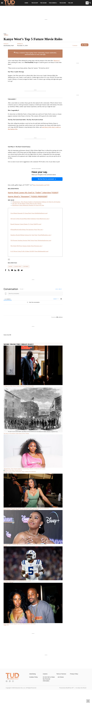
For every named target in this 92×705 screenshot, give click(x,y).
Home (26, 2)
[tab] (8, 299)
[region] (33, 303)
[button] (46, 33)
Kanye (10, 266)
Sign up (60, 289)
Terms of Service (61, 674)
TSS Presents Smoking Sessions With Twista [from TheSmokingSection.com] (30, 240)
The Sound (43, 2)
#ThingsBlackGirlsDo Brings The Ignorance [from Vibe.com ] (26, 229)
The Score (63, 2)
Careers (45, 674)
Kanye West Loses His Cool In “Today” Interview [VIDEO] (33, 192)
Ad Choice (61, 677)
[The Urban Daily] (12, 679)
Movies (6, 35)
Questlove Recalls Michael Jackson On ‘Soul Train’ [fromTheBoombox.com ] (30, 235)
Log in (56, 289)
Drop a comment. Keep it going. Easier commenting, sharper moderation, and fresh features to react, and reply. (36, 53)
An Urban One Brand (81, 687)
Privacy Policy (74, 674)
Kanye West (18, 266)
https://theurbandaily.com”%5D (41, 185)
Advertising (32, 674)
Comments (74, 45)
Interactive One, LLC (20, 687)
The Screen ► (53, 2)
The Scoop (34, 2)
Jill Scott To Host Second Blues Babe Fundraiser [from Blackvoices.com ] (29, 218)
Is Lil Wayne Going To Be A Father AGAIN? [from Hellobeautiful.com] (29, 251)
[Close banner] (61, 50)
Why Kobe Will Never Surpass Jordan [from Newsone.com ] (26, 246)
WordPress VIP (70, 687)
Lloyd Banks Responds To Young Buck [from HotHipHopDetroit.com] (29, 213)
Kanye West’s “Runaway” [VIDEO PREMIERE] (27, 196)
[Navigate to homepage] (9, 2)
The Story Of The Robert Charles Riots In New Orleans (26, 203)
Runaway (26, 266)
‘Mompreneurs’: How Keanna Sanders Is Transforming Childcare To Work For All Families (36, 202)
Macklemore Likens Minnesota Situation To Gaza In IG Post (28, 205)
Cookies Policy (33, 677)
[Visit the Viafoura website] (59, 317)
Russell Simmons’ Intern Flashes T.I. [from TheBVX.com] (25, 224)
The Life (70, 2)
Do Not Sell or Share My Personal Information (49, 679)
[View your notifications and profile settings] (87, 2)
